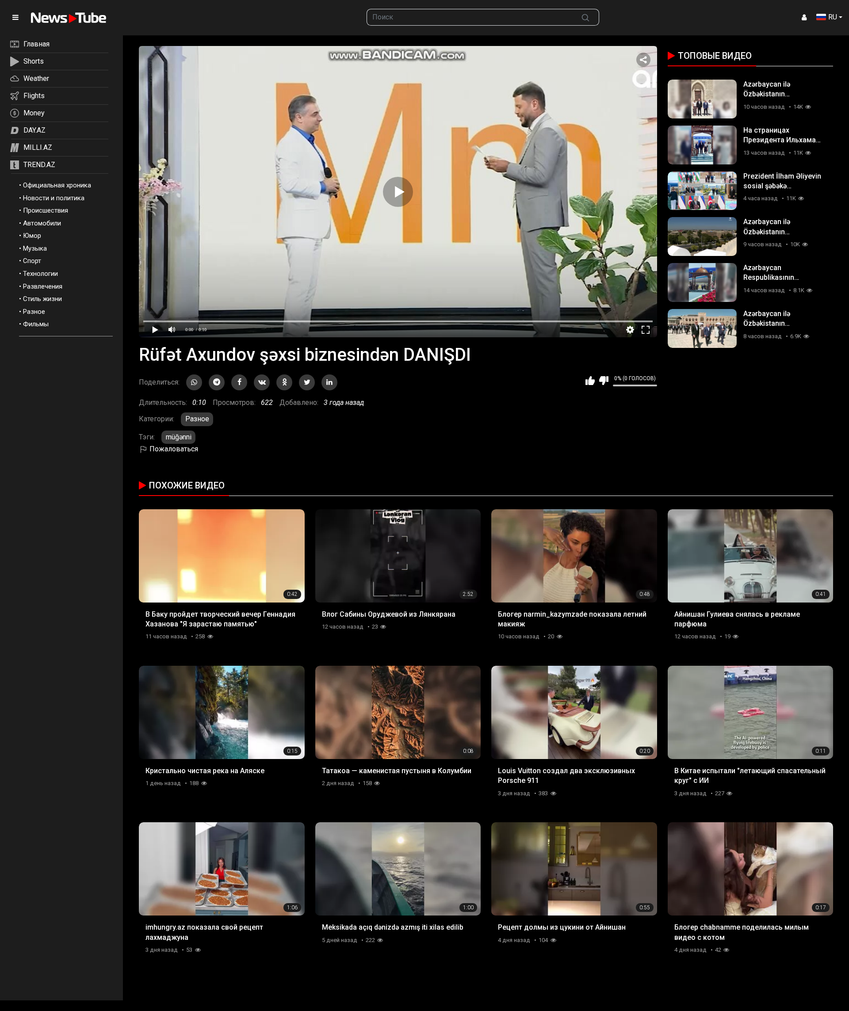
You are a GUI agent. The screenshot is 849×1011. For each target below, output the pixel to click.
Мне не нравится (603, 380)
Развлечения (42, 286)
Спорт (32, 261)
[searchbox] (470, 17)
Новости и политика (53, 198)
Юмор (32, 236)
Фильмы (36, 324)
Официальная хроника (57, 185)
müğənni (178, 437)
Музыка (35, 248)
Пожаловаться (173, 449)
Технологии (40, 274)
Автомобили (42, 223)
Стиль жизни (42, 299)
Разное (34, 312)
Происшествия (45, 210)
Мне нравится (590, 380)
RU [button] (832, 17)
